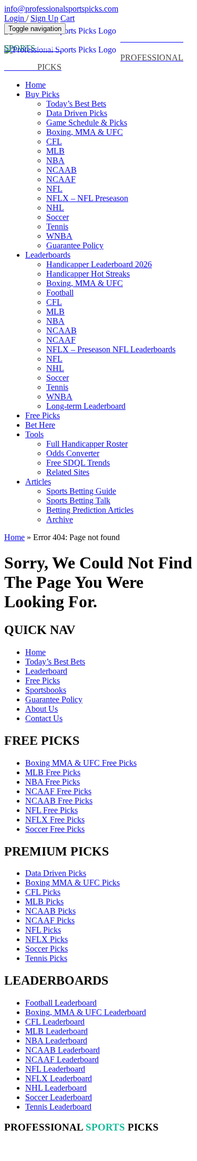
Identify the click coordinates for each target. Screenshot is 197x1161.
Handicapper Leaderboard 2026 (99, 264)
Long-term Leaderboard (86, 406)
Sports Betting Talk (78, 500)
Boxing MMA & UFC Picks (72, 882)
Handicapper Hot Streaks (88, 273)
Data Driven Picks (76, 113)
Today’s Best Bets (76, 103)
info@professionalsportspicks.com (61, 8)
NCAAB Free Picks (58, 800)
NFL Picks (43, 929)
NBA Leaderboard (56, 1040)
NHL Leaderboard (56, 1087)
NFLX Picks (46, 939)
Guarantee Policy (74, 245)
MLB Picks (44, 901)
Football (60, 292)
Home (35, 84)
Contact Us (44, 718)
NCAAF (61, 179)
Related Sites (67, 472)
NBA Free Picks (52, 781)
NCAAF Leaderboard (62, 1059)
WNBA (59, 235)
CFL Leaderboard (55, 1021)
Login (15, 18)
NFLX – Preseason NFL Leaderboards (110, 349)
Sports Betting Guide (81, 491)
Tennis (57, 226)
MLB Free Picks (52, 772)
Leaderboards (47, 254)
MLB (55, 150)
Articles (38, 481)
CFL (54, 141)
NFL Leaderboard (55, 1068)
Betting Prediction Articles (89, 509)
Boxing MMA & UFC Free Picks (81, 762)
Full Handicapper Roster (87, 443)
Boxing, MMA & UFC (84, 132)
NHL (55, 207)
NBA (55, 160)
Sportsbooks (45, 689)
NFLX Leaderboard (58, 1078)
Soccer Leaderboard (58, 1097)
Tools (34, 434)
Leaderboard (46, 671)
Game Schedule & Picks (86, 122)
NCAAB (61, 169)
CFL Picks (42, 892)
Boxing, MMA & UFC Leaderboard (85, 1012)
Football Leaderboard (61, 1002)
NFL (54, 188)
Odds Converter (72, 453)
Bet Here (40, 424)
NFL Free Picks (51, 810)
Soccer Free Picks (55, 829)
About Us (41, 708)
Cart (67, 18)
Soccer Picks (46, 948)
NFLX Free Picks (55, 819)
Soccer (57, 217)
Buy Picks (42, 94)
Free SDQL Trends (78, 462)
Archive (59, 519)
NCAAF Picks (50, 920)
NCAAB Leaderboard (62, 1050)
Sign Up (44, 18)
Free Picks (42, 415)
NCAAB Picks (50, 910)
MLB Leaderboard (56, 1031)
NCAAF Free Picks (58, 791)
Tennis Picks (46, 958)
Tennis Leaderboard (58, 1106)
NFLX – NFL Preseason (87, 198)
